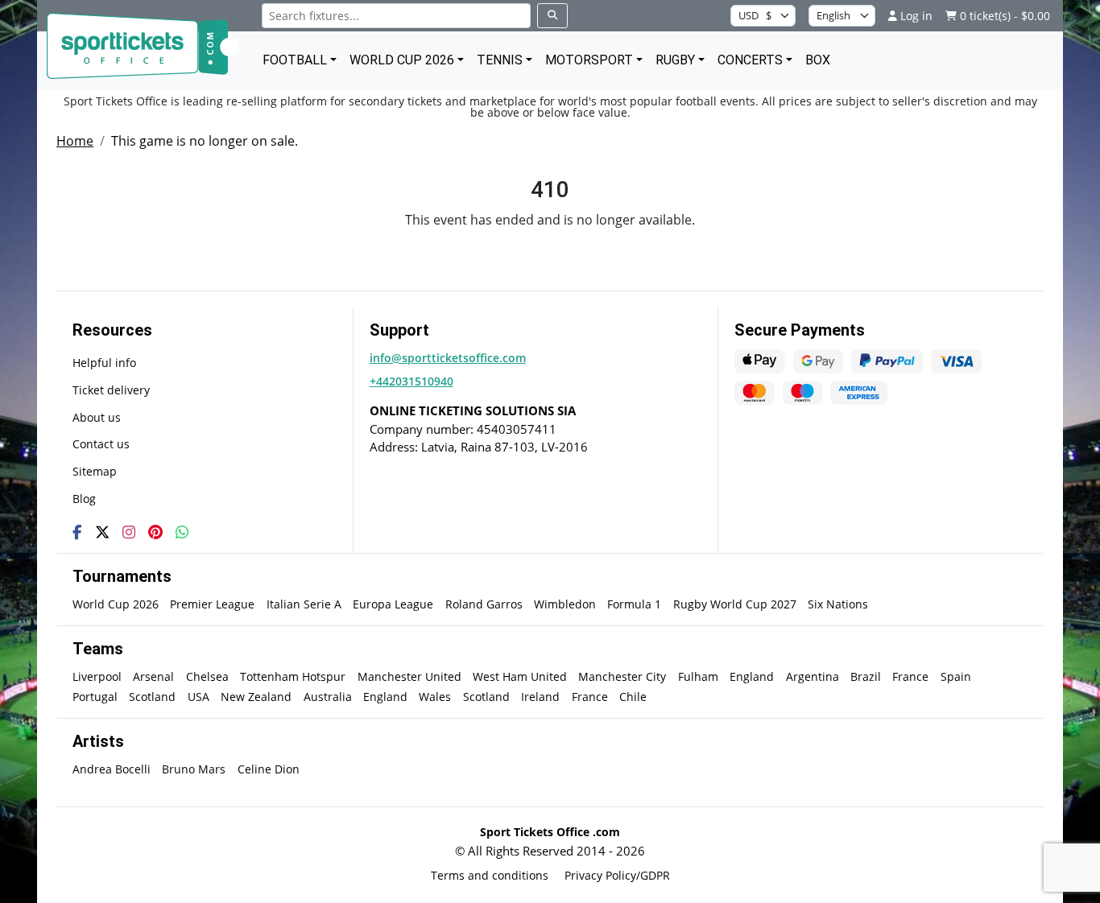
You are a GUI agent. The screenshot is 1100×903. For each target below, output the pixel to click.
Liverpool (97, 676)
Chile (633, 696)
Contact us (101, 444)
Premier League (212, 604)
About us (96, 417)
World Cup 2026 (115, 604)
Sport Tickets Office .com (550, 831)
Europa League (393, 604)
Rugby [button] (675, 60)
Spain (956, 676)
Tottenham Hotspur (292, 676)
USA (198, 696)
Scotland (152, 696)
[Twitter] (102, 532)
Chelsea (207, 676)
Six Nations (838, 604)
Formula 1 (634, 604)
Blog (84, 498)
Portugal (95, 696)
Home (74, 141)
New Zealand (256, 696)
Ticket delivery (111, 390)
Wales (435, 696)
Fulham (698, 676)
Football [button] (295, 60)
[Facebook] (77, 532)
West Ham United (520, 676)
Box (817, 60)
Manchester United (409, 676)
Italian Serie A (304, 604)
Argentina (812, 676)
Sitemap (94, 471)
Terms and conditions (489, 875)
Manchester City (622, 676)
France (910, 676)
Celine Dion (269, 769)
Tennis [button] (500, 60)
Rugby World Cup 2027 (734, 604)
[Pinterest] (155, 532)
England (752, 676)
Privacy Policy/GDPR (617, 875)
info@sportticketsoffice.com (448, 357)
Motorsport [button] (589, 60)
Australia (328, 696)
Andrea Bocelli (111, 769)
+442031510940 (411, 381)
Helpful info (104, 362)
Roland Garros (484, 604)
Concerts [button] (750, 60)
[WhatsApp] (182, 532)
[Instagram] (128, 532)
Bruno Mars (193, 769)
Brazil (865, 676)
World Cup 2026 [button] (401, 60)
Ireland (540, 696)
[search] (552, 15)
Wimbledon (565, 604)
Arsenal (153, 676)
